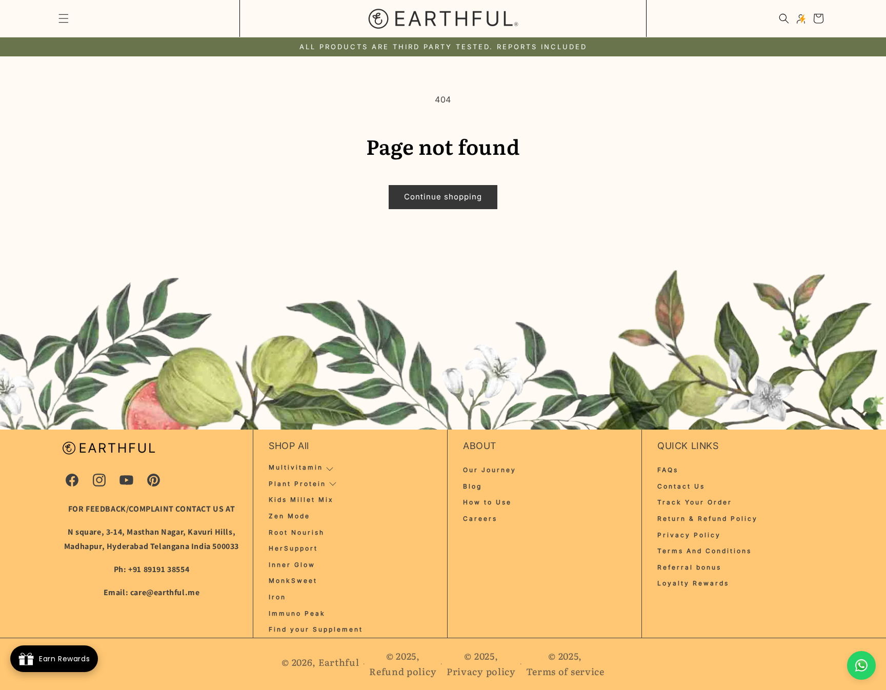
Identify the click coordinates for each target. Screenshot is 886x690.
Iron (277, 597)
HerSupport (293, 548)
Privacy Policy (689, 535)
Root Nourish (297, 532)
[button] (63, 18)
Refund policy (402, 671)
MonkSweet (293, 580)
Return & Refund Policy (707, 518)
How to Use (487, 502)
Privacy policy (481, 671)
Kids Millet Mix (301, 499)
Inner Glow (292, 565)
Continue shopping (443, 196)
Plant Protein (297, 484)
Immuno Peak (297, 613)
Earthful (338, 662)
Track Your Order (694, 502)
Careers (480, 518)
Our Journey (489, 470)
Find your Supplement (316, 629)
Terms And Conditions (704, 551)
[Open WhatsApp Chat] (861, 665)
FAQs (667, 470)
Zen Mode (289, 516)
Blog (472, 486)
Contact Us (681, 486)
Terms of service (565, 671)
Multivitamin (296, 467)
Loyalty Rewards (693, 583)
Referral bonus (689, 567)
